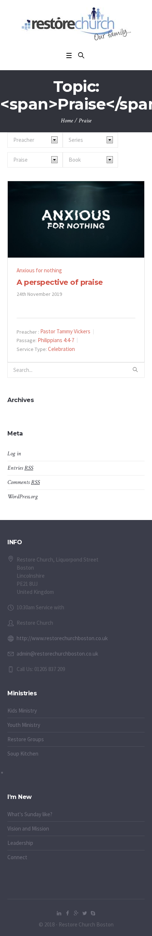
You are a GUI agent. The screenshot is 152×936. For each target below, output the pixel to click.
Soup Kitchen (22, 753)
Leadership (20, 842)
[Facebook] (67, 913)
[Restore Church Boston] (76, 23)
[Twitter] (84, 913)
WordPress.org (22, 497)
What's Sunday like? (29, 814)
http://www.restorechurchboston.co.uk (62, 638)
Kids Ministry (22, 710)
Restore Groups (25, 739)
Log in (14, 454)
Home (67, 121)
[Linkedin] (59, 913)
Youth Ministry (23, 724)
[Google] (76, 913)
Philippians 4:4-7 (56, 340)
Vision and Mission (28, 828)
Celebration (61, 348)
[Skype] (93, 913)
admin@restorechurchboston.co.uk (57, 653)
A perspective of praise (60, 282)
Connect (17, 857)
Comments (23, 482)
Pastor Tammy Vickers (65, 331)
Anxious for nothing (39, 270)
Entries (20, 468)
